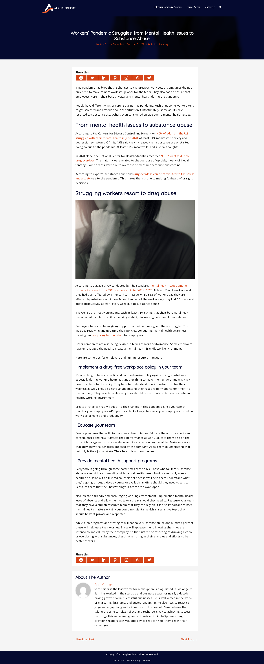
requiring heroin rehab (108, 335)
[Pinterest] (115, 78)
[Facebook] (81, 78)
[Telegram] (149, 78)
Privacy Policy (133, 660)
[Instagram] (126, 78)
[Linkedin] (103, 78)
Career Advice (119, 44)
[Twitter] (92, 78)
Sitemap (147, 660)
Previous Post (83, 639)
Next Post (189, 639)
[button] (220, 7)
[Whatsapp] (137, 78)
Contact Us (118, 660)
